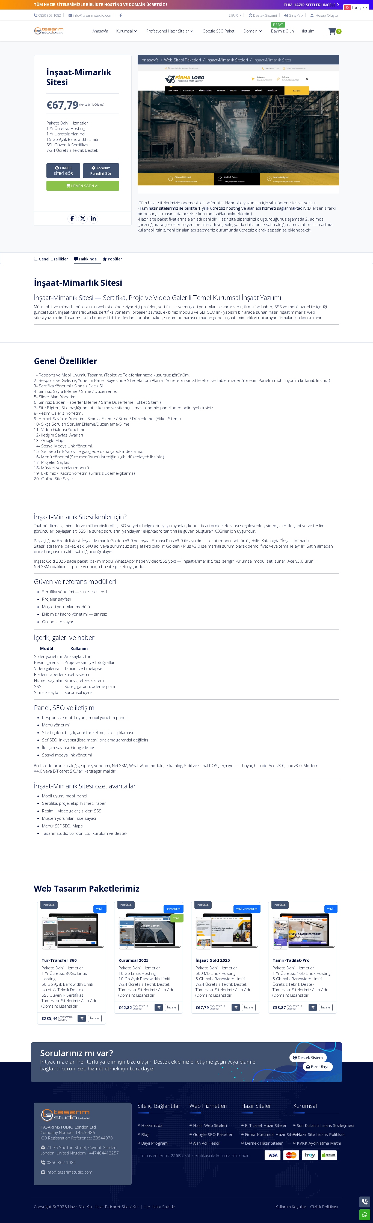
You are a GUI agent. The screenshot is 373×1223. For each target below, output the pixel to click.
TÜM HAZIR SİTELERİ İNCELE (309, 4)
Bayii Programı (154, 1143)
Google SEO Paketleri (213, 1134)
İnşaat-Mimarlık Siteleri (227, 60)
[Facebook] (121, 15)
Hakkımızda (151, 1125)
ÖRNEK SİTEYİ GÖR (63, 170)
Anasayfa (150, 60)
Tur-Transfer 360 (59, 960)
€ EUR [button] (234, 15)
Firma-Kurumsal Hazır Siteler (266, 1134)
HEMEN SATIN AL (84, 185)
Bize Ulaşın (320, 1066)
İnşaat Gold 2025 (213, 960)
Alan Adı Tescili (206, 1143)
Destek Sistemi (310, 1057)
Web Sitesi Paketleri (182, 60)
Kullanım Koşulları (291, 1206)
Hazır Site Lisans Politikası (318, 1134)
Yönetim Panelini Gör (100, 170)
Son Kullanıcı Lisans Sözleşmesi (318, 1125)
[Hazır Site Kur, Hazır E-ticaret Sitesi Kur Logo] (48, 31)
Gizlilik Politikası (324, 1206)
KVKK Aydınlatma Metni (318, 1143)
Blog (145, 1134)
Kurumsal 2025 (134, 960)
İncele (94, 1018)
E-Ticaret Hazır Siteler (266, 1125)
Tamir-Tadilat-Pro (291, 960)
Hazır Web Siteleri (210, 1125)
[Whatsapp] (364, 1214)
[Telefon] (364, 1202)
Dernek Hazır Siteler (264, 1143)
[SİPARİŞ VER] (82, 1018)
